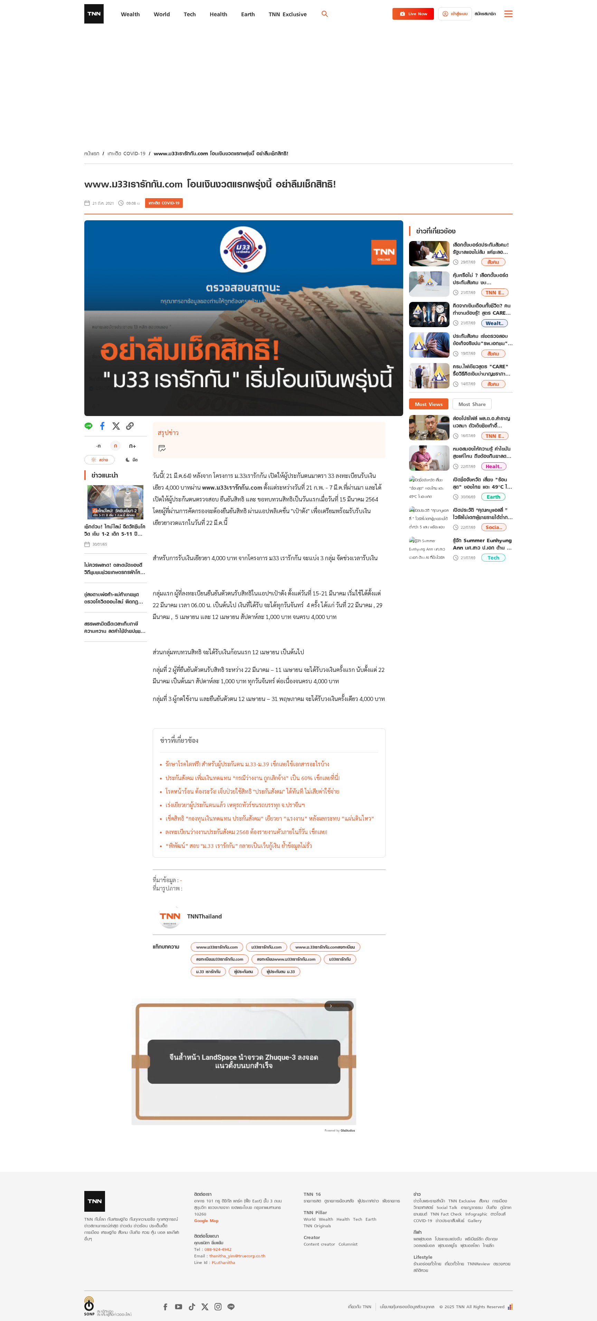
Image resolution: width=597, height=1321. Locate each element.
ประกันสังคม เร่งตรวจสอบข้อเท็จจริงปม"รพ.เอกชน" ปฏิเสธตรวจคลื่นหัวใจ (480, 340)
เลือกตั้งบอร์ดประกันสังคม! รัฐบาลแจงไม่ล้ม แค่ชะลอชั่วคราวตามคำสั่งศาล (481, 248)
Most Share (472, 404)
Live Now (417, 13)
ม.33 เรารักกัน (208, 971)
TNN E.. (495, 293)
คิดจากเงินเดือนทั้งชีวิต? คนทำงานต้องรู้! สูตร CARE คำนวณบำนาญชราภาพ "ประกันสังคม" (482, 309)
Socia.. (494, 528)
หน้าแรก (91, 153)
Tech (493, 558)
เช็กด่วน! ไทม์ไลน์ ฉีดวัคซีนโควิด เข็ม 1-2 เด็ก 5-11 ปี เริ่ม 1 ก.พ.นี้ (114, 530)
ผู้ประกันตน (243, 971)
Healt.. (494, 466)
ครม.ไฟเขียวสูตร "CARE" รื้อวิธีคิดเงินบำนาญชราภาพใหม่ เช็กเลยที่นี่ (481, 370)
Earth (493, 497)
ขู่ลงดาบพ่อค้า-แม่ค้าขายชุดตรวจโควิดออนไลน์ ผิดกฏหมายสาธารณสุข (111, 598)
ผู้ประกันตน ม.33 (281, 971)
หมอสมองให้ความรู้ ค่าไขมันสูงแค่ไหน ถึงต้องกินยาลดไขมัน (482, 452)
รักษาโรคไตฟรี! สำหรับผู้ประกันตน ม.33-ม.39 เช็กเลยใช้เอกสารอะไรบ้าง (247, 764)
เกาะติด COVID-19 (126, 153)
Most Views (429, 404)
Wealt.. (494, 323)
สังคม (493, 262)
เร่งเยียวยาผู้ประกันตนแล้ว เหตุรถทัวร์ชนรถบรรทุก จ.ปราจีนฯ (235, 805)
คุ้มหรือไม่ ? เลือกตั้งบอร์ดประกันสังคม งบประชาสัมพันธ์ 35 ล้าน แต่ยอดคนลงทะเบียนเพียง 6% (481, 279)
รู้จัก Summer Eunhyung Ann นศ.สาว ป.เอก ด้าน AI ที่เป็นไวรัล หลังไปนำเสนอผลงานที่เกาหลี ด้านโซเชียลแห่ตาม (482, 544)
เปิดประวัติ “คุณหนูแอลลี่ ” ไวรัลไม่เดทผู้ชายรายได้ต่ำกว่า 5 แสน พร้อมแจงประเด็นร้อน (483, 513)
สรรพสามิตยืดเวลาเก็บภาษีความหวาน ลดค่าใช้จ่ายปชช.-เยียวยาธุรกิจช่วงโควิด (114, 627)
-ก (98, 446)
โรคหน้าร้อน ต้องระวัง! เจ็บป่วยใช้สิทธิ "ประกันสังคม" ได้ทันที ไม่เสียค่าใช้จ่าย (252, 791)
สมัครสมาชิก (485, 13)
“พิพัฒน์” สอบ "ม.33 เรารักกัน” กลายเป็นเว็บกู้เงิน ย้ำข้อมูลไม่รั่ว (238, 845)
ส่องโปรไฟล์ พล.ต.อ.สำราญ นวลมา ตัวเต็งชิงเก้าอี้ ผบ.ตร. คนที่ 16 (481, 422)
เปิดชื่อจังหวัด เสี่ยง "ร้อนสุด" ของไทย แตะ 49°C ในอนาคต (481, 483)
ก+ (132, 446)
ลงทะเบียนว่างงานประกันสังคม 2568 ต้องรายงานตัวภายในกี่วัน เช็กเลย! (246, 831)
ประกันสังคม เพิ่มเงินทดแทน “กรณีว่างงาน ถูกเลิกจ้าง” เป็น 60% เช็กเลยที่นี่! (252, 778)
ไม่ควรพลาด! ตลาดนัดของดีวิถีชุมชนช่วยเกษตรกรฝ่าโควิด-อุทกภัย (113, 568)
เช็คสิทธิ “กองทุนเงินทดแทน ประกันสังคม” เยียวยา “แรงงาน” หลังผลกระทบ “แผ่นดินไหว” (269, 818)
